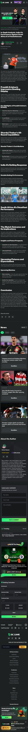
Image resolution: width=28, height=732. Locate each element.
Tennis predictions (14, 676)
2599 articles (16, 452)
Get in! (6, 717)
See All (23, 327)
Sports (14, 658)
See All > (25, 528)
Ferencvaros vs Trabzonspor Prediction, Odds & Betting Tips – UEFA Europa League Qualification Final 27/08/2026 (14, 566)
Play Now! (7, 727)
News (5, 27)
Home (2, 27)
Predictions (11, 533)
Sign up (22, 646)
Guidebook (14, 654)
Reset (14, 612)
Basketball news (14, 692)
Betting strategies (14, 660)
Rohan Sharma (9, 42)
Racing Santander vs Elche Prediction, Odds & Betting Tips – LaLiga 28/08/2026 (14, 535)
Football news (14, 696)
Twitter (17, 43)
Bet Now (14, 574)
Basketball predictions (14, 678)
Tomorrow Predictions (14, 683)
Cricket (7, 332)
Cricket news (14, 694)
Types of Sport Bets (14, 664)
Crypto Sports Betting (14, 656)
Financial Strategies (14, 662)
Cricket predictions (14, 680)
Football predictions (14, 674)
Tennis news (14, 699)
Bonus (16, 2)
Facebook (21, 43)
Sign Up (7, 17)
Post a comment (14, 520)
